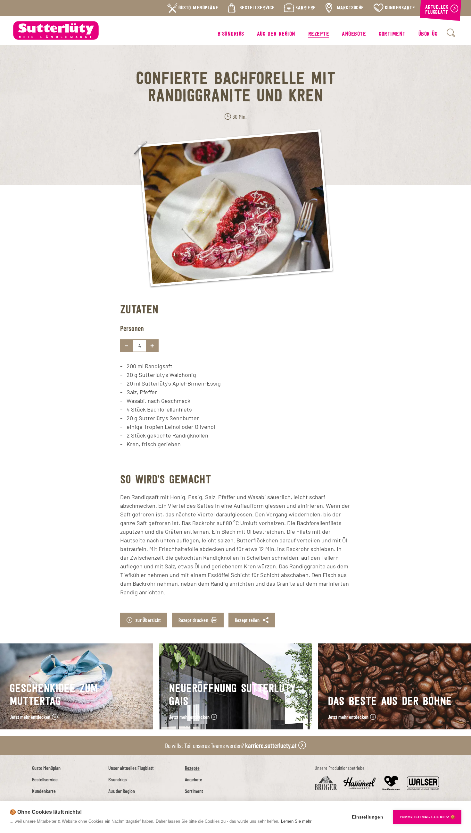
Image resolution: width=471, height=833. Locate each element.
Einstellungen (367, 817)
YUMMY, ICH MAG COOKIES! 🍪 (427, 817)
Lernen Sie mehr (296, 821)
